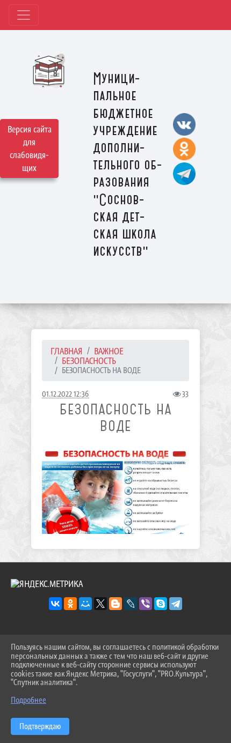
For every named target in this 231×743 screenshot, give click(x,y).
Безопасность (89, 361)
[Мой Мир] (85, 603)
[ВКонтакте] (55, 603)
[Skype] (160, 603)
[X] (100, 603)
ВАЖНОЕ (109, 351)
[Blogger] (115, 603)
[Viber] (145, 603)
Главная (66, 351)
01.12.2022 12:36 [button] (65, 394)
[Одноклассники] (70, 603)
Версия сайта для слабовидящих (30, 148)
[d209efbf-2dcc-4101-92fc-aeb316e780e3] (115, 490)
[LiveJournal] (130, 603)
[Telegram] (175, 603)
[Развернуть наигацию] (24, 15)
